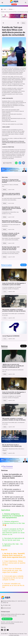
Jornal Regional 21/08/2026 (10, 336)
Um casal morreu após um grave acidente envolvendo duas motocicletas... (11, 199)
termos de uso (4, 623)
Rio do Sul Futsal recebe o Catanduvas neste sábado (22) (11, 445)
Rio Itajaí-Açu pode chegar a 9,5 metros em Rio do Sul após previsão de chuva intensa (10, 248)
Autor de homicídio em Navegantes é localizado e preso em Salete (14, 284)
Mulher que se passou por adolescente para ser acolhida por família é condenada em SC (13, 366)
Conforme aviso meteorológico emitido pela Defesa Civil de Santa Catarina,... (11, 252)
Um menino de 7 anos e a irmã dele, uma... (10, 185)
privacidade (11, 623)
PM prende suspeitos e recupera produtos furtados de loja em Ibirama (14, 310)
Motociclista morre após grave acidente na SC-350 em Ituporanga (11, 221)
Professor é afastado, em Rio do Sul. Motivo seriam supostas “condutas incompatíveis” (10, 234)
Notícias (11, 9)
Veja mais (23, 264)
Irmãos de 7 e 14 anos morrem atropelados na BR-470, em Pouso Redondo (11, 181)
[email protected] (7, 607)
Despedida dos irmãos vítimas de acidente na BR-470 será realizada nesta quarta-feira (11, 208)
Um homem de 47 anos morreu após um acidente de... (11, 225)
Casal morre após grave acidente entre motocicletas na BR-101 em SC (11, 195)
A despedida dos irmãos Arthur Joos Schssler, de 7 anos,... (10, 213)
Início (5, 9)
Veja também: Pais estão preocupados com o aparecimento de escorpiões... (11, 239)
